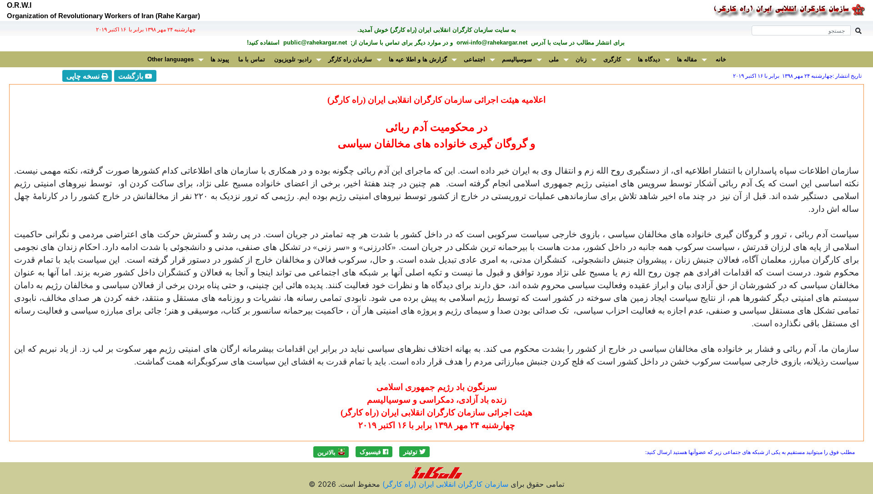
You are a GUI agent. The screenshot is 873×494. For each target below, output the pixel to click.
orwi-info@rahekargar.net (491, 42)
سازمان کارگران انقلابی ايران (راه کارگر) (444, 484)
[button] (414, 451)
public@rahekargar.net (314, 42)
